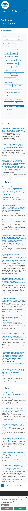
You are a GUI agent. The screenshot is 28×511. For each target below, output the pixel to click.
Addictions (14, 46)
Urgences (18, 102)
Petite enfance (18, 85)
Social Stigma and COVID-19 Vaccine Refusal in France (12, 453)
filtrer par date (19, 36)
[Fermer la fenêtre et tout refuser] (27, 497)
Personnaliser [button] (5, 505)
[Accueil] (5, 5)
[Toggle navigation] (24, 11)
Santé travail (19, 99)
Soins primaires (9, 102)
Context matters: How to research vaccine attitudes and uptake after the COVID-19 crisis (13, 425)
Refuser (7, 508)
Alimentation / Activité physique (13, 50)
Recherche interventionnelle (12, 92)
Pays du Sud (8, 85)
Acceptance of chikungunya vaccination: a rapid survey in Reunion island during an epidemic (14, 221)
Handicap (16, 67)
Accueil (3, 30)
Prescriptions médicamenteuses (13, 89)
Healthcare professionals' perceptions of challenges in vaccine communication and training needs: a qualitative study (14, 440)
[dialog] (14, 503)
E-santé (20, 60)
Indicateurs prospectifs (11, 70)
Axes (4, 36)
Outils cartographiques (11, 82)
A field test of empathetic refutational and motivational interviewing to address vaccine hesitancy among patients (13, 318)
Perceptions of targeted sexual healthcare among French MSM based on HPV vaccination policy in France (13, 207)
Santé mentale (8, 99)
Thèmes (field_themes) (9, 43)
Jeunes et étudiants (10, 79)
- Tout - (7, 46)
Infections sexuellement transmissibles (14, 74)
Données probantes (10, 60)
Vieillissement (8, 109)
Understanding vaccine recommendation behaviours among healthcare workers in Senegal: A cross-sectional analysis (13, 301)
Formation (7, 67)
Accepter (20, 508)
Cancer (6, 53)
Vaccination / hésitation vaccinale (13, 106)
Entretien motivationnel (11, 63)
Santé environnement (10, 96)
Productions (9, 30)
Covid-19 (14, 53)
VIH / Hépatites (9, 113)
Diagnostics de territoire (11, 56)
